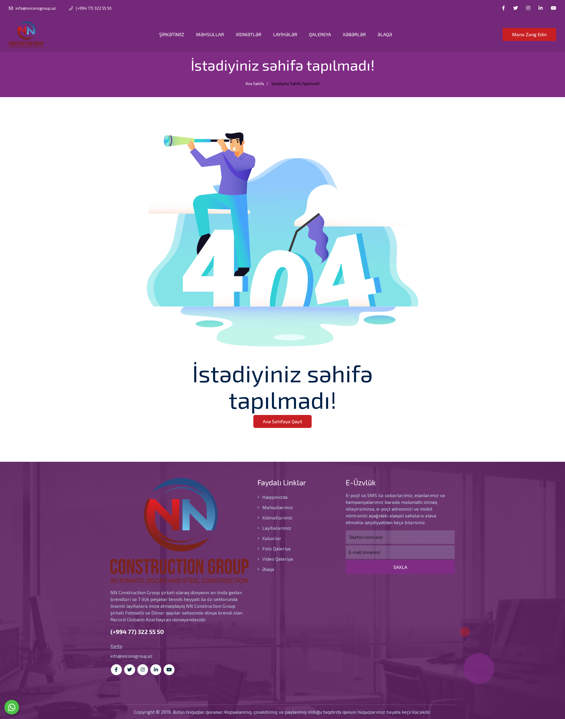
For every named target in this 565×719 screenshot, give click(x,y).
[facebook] (503, 8)
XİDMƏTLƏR (248, 34)
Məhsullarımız (277, 507)
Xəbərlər (271, 538)
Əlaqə (267, 569)
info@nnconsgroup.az (36, 8)
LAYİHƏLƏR (285, 34)
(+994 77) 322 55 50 (93, 8)
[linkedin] (541, 8)
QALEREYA (320, 34)
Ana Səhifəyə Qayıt (282, 421)
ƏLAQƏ (385, 34)
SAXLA (400, 567)
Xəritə (116, 646)
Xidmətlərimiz (277, 517)
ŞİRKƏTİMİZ (171, 34)
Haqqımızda (274, 497)
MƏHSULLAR (210, 34)
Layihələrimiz (276, 528)
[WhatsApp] (11, 707)
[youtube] (553, 8)
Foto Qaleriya (275, 548)
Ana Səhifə (254, 83)
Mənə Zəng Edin (529, 34)
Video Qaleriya (277, 559)
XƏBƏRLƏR (354, 34)
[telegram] (515, 8)
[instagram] (528, 8)
